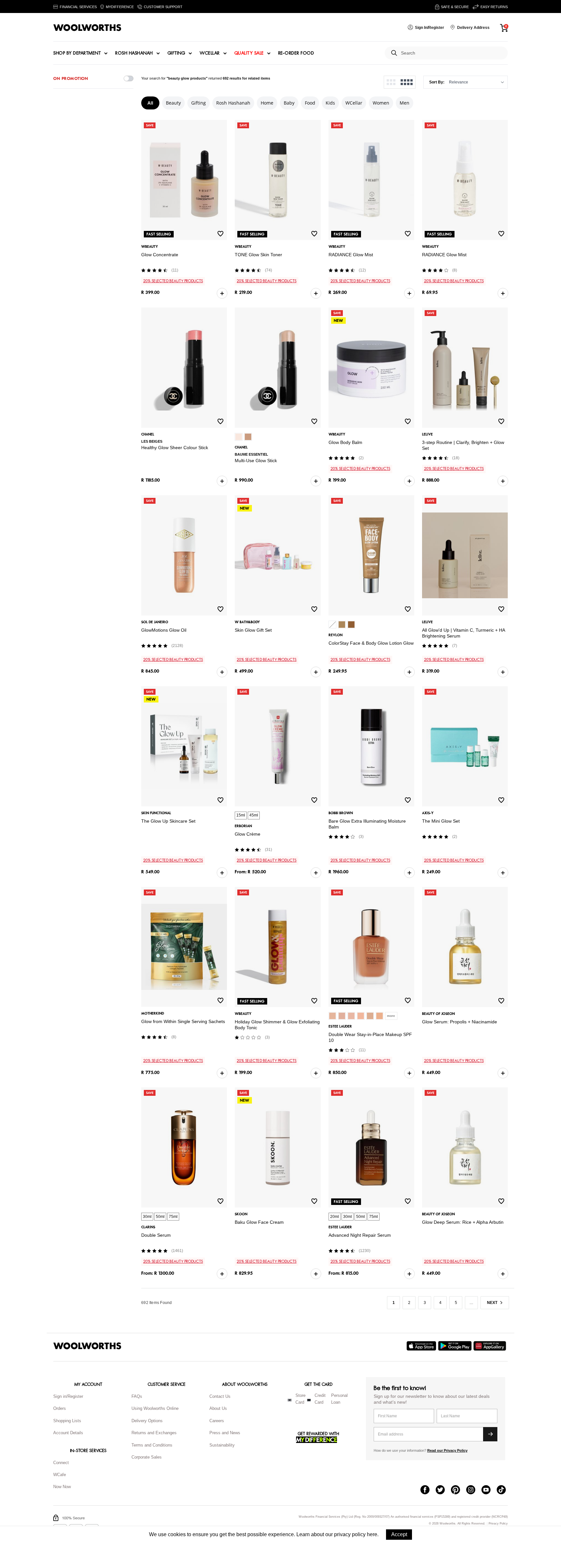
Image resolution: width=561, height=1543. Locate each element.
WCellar (210, 53)
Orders (59, 1408)
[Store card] (290, 1400)
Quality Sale (249, 53)
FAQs (136, 1396)
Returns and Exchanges (154, 1432)
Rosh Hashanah (134, 53)
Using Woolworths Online (155, 1408)
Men (404, 103)
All (150, 103)
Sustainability (222, 1445)
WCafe (59, 1474)
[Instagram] (473, 1490)
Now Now (62, 1486)
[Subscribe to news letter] (490, 1434)
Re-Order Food (296, 53)
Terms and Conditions (151, 1445)
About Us (218, 1408)
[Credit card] (309, 1400)
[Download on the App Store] (422, 1346)
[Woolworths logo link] (87, 27)
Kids (330, 103)
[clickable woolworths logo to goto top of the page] (87, 1345)
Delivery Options (147, 1420)
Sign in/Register (68, 1396)
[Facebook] (428, 1490)
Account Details (68, 1432)
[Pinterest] (458, 1490)
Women (381, 103)
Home (267, 103)
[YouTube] (489, 1490)
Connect (61, 1462)
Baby (289, 103)
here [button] (372, 1534)
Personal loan (339, 1399)
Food (310, 103)
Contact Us (220, 1396)
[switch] (128, 78)
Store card (300, 1399)
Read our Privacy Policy (447, 1450)
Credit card (320, 1399)
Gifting (176, 53)
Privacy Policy (498, 1523)
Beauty (173, 103)
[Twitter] (443, 1490)
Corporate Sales (146, 1457)
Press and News (224, 1432)
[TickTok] (504, 1490)
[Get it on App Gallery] (490, 1346)
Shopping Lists (67, 1420)
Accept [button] (399, 1534)
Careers (216, 1420)
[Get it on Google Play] (455, 1346)
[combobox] (452, 53)
